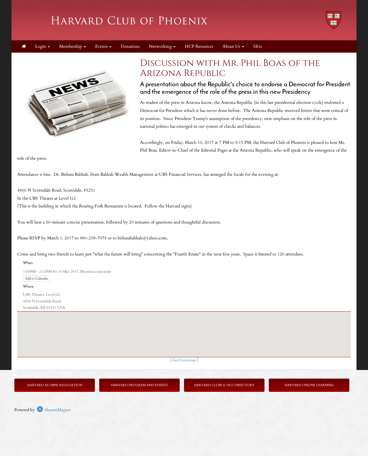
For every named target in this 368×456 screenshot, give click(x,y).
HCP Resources (199, 46)
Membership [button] (71, 46)
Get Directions (184, 360)
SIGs (257, 46)
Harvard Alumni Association (54, 385)
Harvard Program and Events (139, 385)
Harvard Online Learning (309, 385)
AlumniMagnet (56, 410)
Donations (130, 46)
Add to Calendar (36, 278)
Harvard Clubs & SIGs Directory (224, 385)
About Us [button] (232, 46)
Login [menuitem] (41, 46)
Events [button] (102, 46)
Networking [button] (161, 46)
